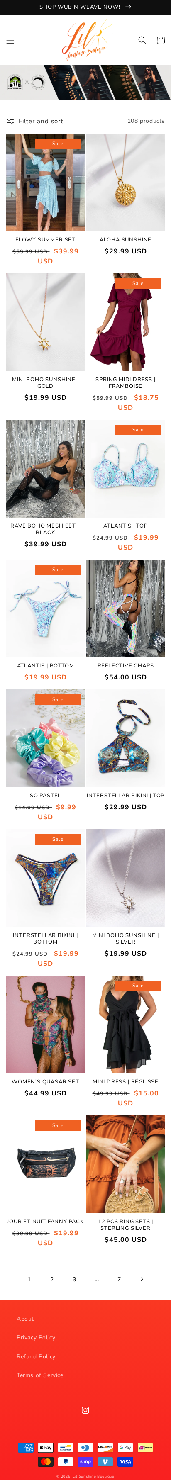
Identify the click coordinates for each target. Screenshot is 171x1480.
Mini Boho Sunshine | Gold (45, 383)
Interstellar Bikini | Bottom (45, 939)
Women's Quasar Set (45, 1082)
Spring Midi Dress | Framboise (125, 383)
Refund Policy (36, 1357)
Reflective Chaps (126, 666)
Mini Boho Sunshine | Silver (125, 939)
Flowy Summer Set (45, 240)
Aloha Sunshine (125, 240)
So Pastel (45, 796)
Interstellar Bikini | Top (125, 796)
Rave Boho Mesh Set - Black (45, 529)
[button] (10, 40)
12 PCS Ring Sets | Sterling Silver (126, 1225)
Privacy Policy (36, 1337)
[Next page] (141, 1279)
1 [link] (29, 1279)
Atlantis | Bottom (45, 666)
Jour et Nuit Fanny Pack (45, 1222)
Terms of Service (40, 1375)
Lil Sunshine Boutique (94, 1476)
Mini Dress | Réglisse (126, 1082)
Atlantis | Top (125, 526)
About (25, 1319)
